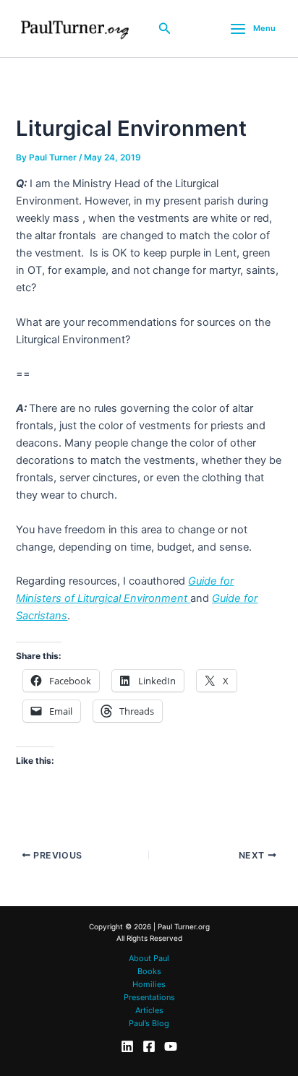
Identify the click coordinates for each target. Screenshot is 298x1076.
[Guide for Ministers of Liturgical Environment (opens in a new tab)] (188, 598)
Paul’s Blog (149, 1023)
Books (149, 971)
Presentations (149, 997)
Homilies (149, 984)
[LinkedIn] (127, 1046)
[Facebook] (149, 1046)
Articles (149, 1010)
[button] (164, 29)
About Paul (149, 958)
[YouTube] (170, 1046)
